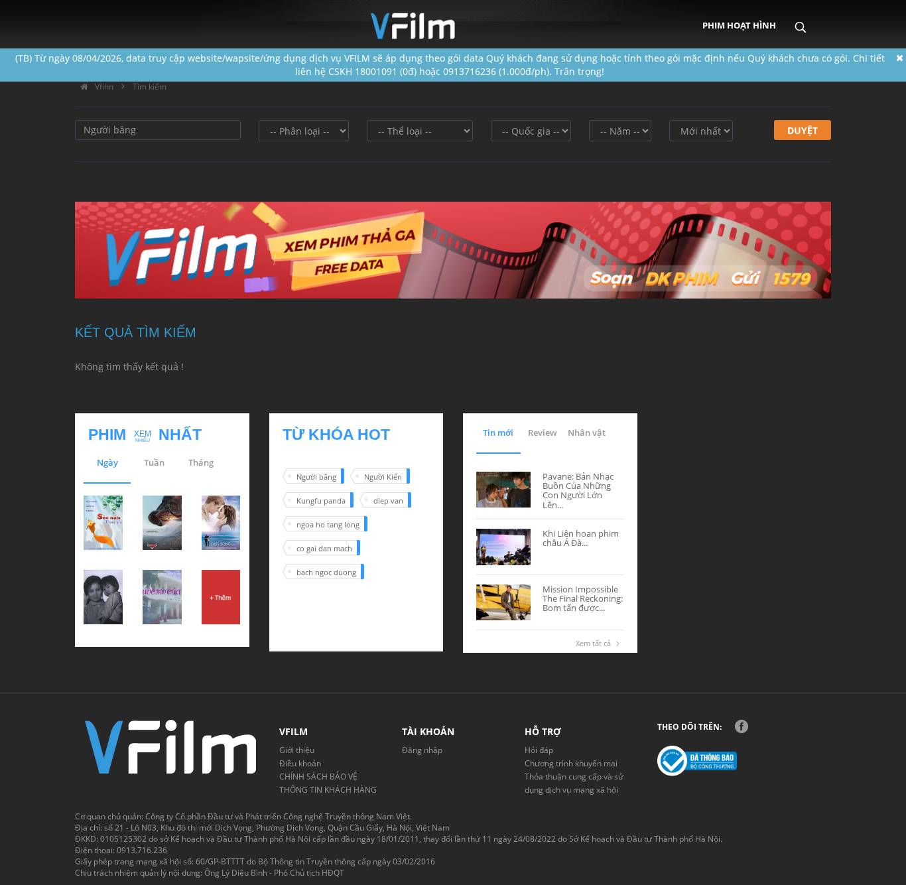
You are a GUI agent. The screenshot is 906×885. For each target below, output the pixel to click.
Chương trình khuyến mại (571, 763)
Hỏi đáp (539, 750)
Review (542, 433)
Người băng (316, 477)
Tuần (154, 462)
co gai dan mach (324, 548)
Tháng (201, 462)
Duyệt (802, 130)
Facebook (741, 726)
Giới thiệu (296, 750)
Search (800, 18)
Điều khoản (300, 763)
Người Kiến (383, 477)
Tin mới (498, 433)
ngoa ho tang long (327, 524)
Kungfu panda (321, 501)
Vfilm (103, 86)
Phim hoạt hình (739, 25)
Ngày (107, 462)
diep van (388, 501)
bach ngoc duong (326, 572)
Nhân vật (587, 433)
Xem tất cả (593, 643)
